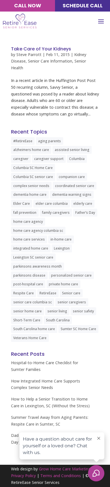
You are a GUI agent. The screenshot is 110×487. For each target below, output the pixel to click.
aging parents (49, 141)
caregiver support (48, 158)
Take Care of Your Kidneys (41, 49)
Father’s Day (85, 212)
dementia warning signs (71, 194)
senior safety (83, 311)
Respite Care (23, 293)
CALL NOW (27, 5)
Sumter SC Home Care (78, 328)
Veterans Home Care (30, 337)
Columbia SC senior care (33, 176)
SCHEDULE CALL (83, 5)
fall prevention (24, 212)
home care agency (28, 221)
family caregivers (56, 212)
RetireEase (47, 293)
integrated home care (30, 248)
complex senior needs (31, 185)
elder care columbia (52, 203)
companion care (72, 176)
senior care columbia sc (32, 302)
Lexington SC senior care (33, 257)
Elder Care (21, 203)
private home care (63, 284)
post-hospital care (28, 284)
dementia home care (30, 194)
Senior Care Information (50, 61)
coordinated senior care (74, 185)
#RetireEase (22, 141)
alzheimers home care (31, 149)
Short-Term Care (26, 320)
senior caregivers (72, 302)
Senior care (71, 293)
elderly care (82, 203)
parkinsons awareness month (37, 266)
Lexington (62, 248)
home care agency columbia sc (38, 230)
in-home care (61, 239)
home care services (29, 239)
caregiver (20, 158)
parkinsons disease (29, 275)
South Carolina (58, 320)
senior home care (27, 311)
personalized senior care (71, 275)
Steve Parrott (28, 54)
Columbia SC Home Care (33, 167)
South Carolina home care (34, 328)
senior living (57, 311)
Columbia (77, 158)
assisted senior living (72, 149)
